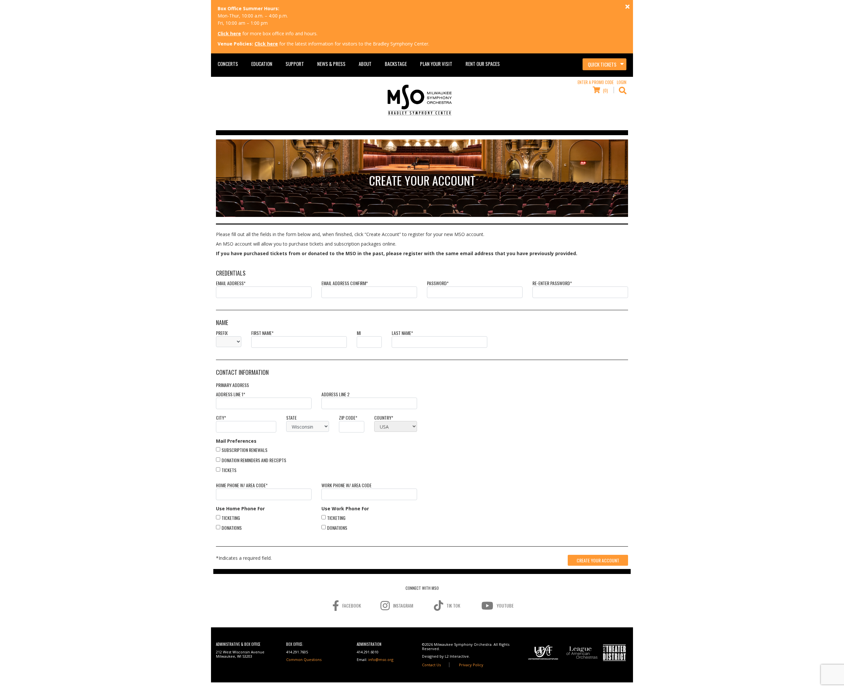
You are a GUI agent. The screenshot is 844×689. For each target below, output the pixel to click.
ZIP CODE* (348, 417)
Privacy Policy (471, 664)
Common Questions (303, 659)
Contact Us (431, 664)
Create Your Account (598, 560)
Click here (229, 33)
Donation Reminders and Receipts (254, 460)
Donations (232, 527)
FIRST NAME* (262, 333)
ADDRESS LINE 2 (335, 394)
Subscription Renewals (244, 449)
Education (261, 63)
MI (359, 333)
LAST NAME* (402, 333)
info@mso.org (380, 659)
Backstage (396, 63)
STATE (291, 417)
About (365, 63)
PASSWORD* (438, 283)
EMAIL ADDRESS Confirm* (344, 283)
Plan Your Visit (436, 63)
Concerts (228, 63)
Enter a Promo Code (596, 82)
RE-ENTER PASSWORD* (552, 283)
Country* (383, 417)
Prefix (222, 333)
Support (295, 63)
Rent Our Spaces (483, 63)
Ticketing (231, 517)
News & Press (331, 63)
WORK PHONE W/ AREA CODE (346, 485)
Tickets (229, 469)
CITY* (221, 417)
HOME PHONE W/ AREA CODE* (242, 485)
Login (621, 82)
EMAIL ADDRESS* (231, 283)
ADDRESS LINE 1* (230, 394)
